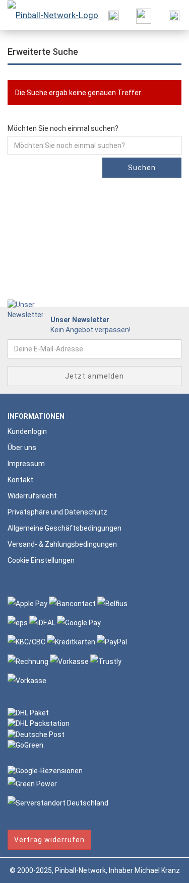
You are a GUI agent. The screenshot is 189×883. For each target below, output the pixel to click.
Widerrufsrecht (32, 496)
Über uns (22, 448)
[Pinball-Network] (49, 15)
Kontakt (20, 480)
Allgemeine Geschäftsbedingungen (64, 528)
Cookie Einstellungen (41, 560)
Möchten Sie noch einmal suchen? (63, 128)
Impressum (26, 464)
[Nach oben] (161, 867)
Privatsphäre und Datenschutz (57, 512)
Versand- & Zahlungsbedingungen (62, 544)
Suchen (142, 168)
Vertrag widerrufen (49, 840)
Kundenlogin (27, 431)
